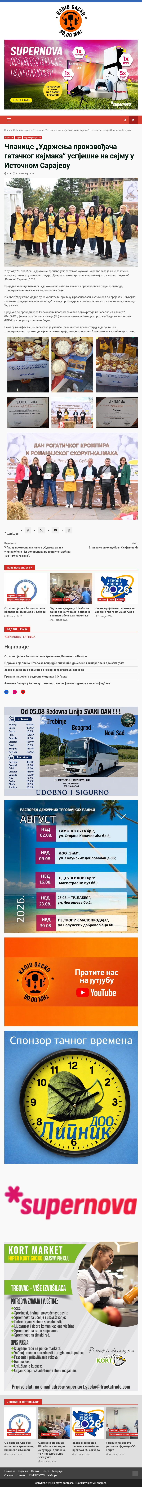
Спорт (46, 1471)
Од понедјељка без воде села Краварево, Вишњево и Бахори (25, 588)
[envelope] (55, 530)
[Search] (125, 120)
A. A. (9, 173)
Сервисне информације (19, 600)
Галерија (57, 1471)
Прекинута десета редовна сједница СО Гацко (36, 676)
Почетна (9, 1471)
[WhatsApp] (68, 530)
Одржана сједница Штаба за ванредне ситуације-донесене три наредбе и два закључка (71, 588)
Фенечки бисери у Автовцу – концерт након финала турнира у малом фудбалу (57, 683)
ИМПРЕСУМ (37, 1475)
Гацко (18, 138)
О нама (8, 1475)
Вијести (9, 138)
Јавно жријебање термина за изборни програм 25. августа (116, 588)
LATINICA (29, 636)
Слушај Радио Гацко (133, 120)
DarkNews (82, 1483)
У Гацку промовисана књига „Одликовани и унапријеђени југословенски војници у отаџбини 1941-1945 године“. (37, 549)
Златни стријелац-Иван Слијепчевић (113, 545)
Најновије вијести (32, 138)
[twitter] (41, 530)
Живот (34, 1471)
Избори (120, 600)
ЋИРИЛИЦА (12, 636)
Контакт (21, 1475)
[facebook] (28, 530)
